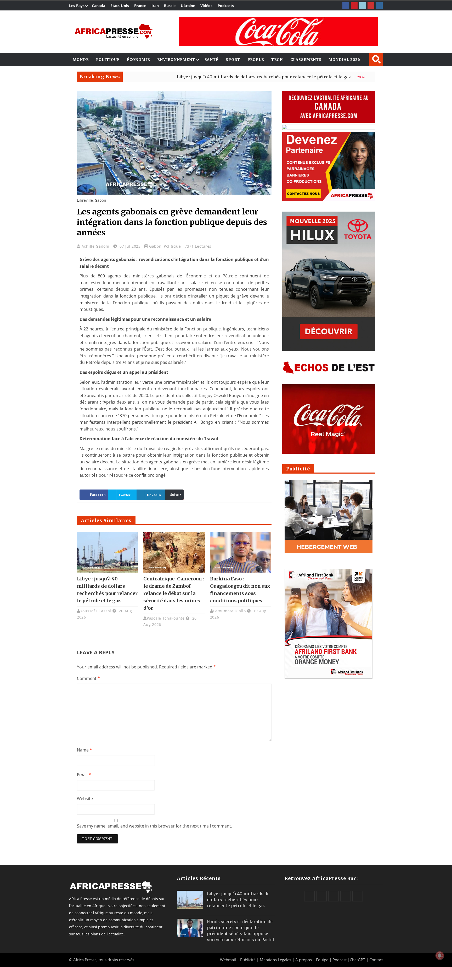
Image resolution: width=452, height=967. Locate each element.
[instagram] (379, 5)
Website (85, 798)
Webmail (228, 959)
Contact (376, 959)
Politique (108, 59)
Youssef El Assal (95, 610)
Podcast (339, 959)
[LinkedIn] (362, 5)
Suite (174, 494)
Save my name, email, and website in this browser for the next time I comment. (154, 826)
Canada (98, 5)
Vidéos (206, 5)
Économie (138, 59)
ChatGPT (357, 959)
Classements (305, 59)
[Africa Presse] (113, 31)
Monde (81, 59)
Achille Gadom (96, 246)
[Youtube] (371, 5)
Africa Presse (85, 959)
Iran (155, 5)
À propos (303, 959)
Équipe (322, 959)
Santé (212, 59)
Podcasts (226, 5)
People (255, 59)
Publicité (248, 959)
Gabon (155, 246)
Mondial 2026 (344, 59)
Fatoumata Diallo (229, 610)
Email (84, 775)
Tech (277, 59)
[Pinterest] (354, 5)
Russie (170, 5)
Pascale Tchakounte (166, 618)
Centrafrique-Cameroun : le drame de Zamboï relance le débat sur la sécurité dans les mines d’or (173, 593)
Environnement (176, 59)
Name (84, 750)
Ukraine (188, 5)
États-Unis (119, 5)
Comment (88, 678)
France (140, 5)
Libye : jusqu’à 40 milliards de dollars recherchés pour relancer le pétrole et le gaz (226, 76)
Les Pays (76, 5)
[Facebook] (345, 5)
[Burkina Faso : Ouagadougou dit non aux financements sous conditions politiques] (240, 552)
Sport (233, 59)
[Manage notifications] (440, 955)
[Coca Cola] (278, 31)
